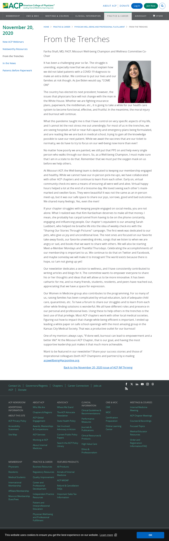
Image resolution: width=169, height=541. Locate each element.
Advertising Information (15, 409)
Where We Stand (65, 407)
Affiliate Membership (18, 491)
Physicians (13, 466)
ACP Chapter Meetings (141, 415)
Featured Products (68, 462)
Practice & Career (118, 16)
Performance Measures (88, 420)
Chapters (58, 385)
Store (159, 16)
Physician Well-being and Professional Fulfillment (99, 27)
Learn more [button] (106, 535)
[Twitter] (131, 384)
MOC (108, 412)
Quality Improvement (43, 477)
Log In (137, 5)
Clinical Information (88, 16)
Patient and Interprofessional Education (41, 505)
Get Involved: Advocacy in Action (66, 428)
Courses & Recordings (140, 421)
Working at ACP (40, 440)
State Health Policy (66, 421)
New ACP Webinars (13, 41)
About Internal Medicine (40, 447)
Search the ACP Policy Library (67, 445)
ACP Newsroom (16, 402)
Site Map (12, 434)
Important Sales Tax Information (67, 496)
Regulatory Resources (43, 472)
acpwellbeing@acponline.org (61, 360)
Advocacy (141, 16)
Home (46, 27)
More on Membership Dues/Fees (19, 498)
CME (108, 407)
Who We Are (39, 407)
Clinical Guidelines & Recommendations (91, 412)
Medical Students (16, 477)
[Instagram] (147, 384)
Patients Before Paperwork (17, 70)
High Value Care (89, 444)
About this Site (16, 415)
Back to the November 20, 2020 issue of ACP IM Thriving (98, 367)
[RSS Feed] (126, 389)
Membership (13, 16)
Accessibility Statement (14, 428)
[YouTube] (142, 384)
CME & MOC (32, 16)
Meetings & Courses (57, 16)
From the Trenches (13, 56)
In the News (9, 63)
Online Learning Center (113, 428)
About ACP (110, 5)
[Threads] (153, 384)
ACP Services (39, 434)
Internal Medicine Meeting (138, 409)
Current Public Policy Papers (67, 436)
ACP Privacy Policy (17, 421)
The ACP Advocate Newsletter (66, 414)
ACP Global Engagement (39, 419)
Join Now (151, 5)
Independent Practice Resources (43, 496)
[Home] (29, 6)
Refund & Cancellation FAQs (68, 487)
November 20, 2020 (18, 30)
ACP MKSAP (63, 480)
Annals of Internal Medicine (65, 474)
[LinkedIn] (137, 384)
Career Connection (78, 385)
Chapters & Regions (42, 412)
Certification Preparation (112, 419)
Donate (125, 5)
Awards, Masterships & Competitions (43, 428)
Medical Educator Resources (138, 433)
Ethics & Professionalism (89, 451)
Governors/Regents (37, 385)
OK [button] (150, 535)
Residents (13, 472)
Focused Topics (137, 426)
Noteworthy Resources (15, 49)
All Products (63, 466)
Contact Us (14, 385)
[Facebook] (126, 384)
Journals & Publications (88, 429)
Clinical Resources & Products (91, 437)
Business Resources (42, 466)
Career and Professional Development (39, 485)
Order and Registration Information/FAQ (138, 443)
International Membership (14, 484)
